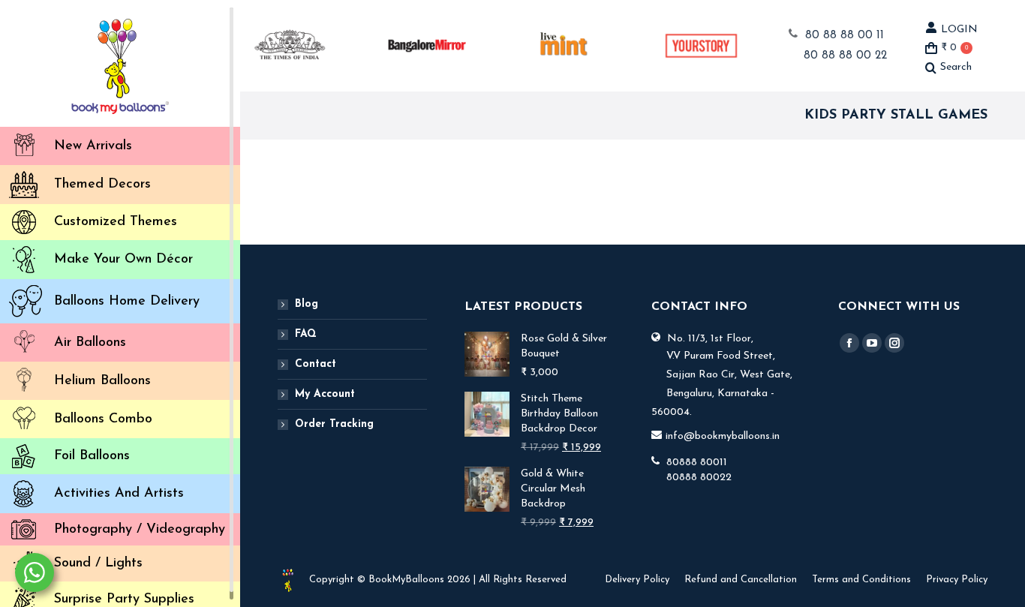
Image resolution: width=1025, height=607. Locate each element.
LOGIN (959, 29)
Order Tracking (334, 424)
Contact (315, 364)
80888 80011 (696, 462)
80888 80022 (699, 477)
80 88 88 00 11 (844, 35)
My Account (325, 394)
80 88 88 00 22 (845, 56)
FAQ (306, 334)
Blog (306, 304)
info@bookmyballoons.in (723, 436)
